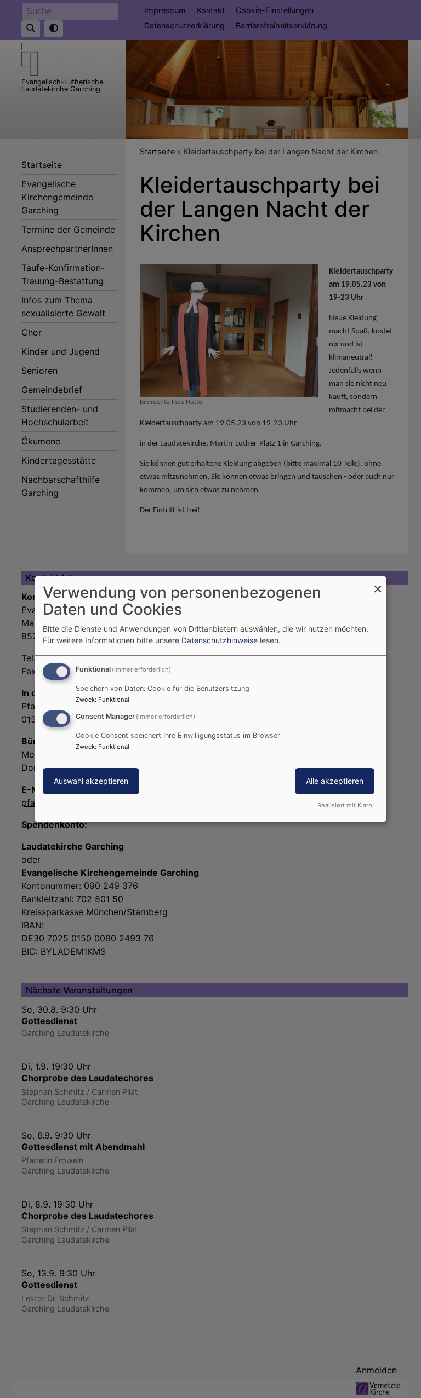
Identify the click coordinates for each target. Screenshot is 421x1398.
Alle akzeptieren (334, 780)
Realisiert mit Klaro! (345, 805)
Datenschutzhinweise (219, 640)
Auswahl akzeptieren (91, 780)
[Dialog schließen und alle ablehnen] (377, 583)
